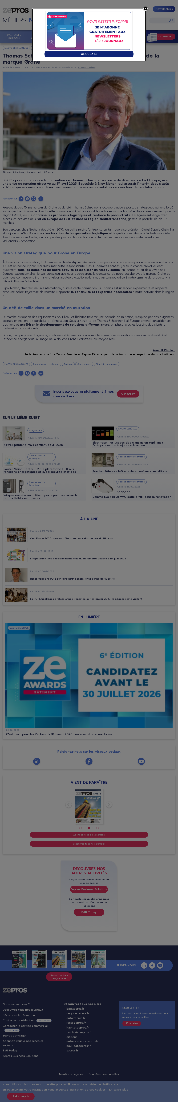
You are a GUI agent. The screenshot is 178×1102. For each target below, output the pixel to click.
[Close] (145, 9)
